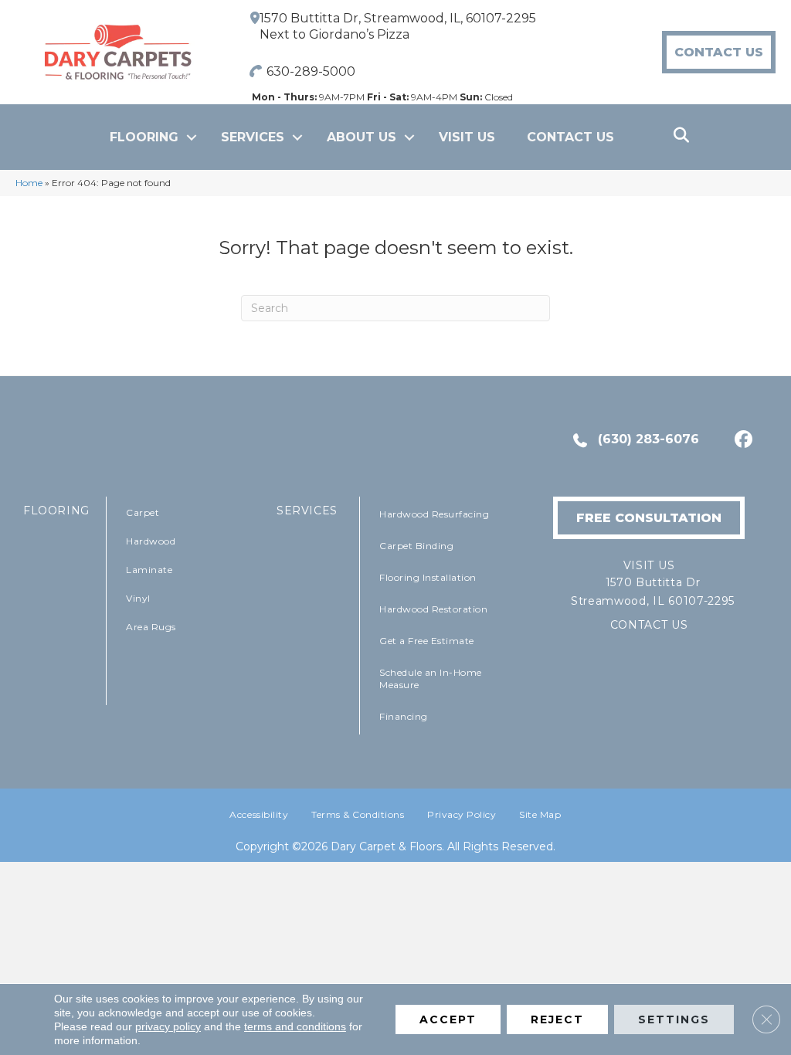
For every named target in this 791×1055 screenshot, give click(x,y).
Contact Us (570, 137)
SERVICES (307, 510)
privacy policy (168, 1026)
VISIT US (467, 137)
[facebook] (741, 439)
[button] (191, 137)
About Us (361, 137)
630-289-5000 (310, 71)
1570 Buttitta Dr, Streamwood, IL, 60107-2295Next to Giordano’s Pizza (398, 26)
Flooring (144, 137)
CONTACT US (649, 625)
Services (252, 137)
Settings (674, 1019)
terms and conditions (295, 1026)
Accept (448, 1019)
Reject (557, 1019)
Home (28, 182)
